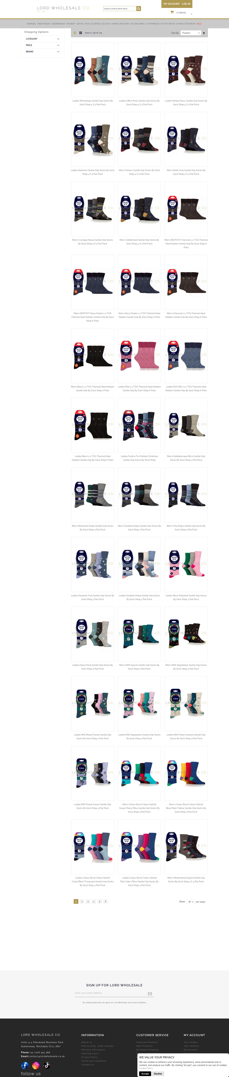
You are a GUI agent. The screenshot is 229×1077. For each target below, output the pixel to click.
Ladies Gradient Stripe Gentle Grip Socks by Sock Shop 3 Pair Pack (139, 597)
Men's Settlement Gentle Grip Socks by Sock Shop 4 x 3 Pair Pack (139, 242)
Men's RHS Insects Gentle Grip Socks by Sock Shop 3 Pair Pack (139, 667)
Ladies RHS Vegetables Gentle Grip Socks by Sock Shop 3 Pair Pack (139, 736)
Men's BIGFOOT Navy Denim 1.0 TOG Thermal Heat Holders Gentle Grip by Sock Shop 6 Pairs (92, 317)
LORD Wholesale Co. (41, 1034)
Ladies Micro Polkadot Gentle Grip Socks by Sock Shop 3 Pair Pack (186, 597)
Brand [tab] (29, 51)
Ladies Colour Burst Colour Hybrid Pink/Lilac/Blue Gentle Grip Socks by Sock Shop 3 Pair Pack (139, 882)
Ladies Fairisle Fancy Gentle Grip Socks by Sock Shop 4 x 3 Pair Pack (186, 103)
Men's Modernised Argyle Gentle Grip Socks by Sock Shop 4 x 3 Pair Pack (186, 880)
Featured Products (147, 1042)
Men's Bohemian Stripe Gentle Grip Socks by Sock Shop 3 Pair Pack (92, 528)
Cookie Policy (146, 1068)
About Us (86, 1042)
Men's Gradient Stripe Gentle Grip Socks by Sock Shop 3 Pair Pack (139, 528)
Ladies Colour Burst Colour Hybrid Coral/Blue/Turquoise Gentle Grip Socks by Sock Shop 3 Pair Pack (93, 882)
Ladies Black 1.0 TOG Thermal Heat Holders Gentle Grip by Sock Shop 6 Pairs (92, 458)
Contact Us (87, 1064)
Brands (31, 24)
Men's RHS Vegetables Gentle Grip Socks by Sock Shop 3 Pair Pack (186, 667)
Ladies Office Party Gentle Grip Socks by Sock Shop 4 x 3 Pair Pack (139, 103)
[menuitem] (44, 23)
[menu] (114, 23)
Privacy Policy (89, 1057)
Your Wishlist (191, 1046)
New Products (144, 1046)
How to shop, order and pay (97, 1046)
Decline (158, 1073)
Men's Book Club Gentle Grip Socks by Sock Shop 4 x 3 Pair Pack (186, 172)
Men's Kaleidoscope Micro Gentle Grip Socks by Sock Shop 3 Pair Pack (186, 458)
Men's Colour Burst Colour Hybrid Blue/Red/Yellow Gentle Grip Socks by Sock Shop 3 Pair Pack (186, 808)
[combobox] (122, 8)
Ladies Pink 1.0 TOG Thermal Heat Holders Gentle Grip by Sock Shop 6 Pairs (139, 388)
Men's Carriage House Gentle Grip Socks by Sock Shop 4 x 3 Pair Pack (92, 242)
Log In (186, 3)
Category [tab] (31, 39)
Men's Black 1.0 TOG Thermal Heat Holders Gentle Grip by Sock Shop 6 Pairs (92, 388)
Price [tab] (29, 45)
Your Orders (191, 1042)
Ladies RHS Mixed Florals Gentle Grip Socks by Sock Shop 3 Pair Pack (92, 736)
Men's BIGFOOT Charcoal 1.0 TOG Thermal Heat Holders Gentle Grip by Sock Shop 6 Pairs (186, 244)
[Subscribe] (150, 993)
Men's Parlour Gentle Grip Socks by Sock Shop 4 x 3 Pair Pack (139, 172)
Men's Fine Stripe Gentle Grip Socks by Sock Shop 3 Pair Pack (186, 528)
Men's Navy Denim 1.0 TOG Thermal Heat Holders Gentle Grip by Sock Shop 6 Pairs (139, 315)
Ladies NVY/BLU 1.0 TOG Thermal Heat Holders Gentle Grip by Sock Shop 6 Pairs (186, 388)
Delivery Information (93, 1050)
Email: (25, 1056)
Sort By (175, 33)
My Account (172, 3)
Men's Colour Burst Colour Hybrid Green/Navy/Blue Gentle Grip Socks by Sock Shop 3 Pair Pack (139, 808)
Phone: (25, 1052)
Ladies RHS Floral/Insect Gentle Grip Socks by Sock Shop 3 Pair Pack (92, 806)
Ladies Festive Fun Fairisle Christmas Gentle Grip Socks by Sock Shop (139, 458)
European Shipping (147, 1050)
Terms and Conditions (94, 1061)
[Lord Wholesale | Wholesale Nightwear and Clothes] (63, 9)
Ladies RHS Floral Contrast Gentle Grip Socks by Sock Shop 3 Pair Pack (186, 736)
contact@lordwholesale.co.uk (47, 1056)
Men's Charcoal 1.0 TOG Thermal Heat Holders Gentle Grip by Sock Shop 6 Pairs (186, 315)
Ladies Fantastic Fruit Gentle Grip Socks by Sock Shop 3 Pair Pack (92, 597)
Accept (145, 1073)
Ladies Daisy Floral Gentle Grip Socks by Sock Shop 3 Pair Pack (92, 667)
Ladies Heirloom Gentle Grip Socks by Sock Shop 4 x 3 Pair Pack (92, 172)
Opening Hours (90, 1053)
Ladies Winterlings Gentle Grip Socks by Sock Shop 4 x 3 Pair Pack (92, 103)
